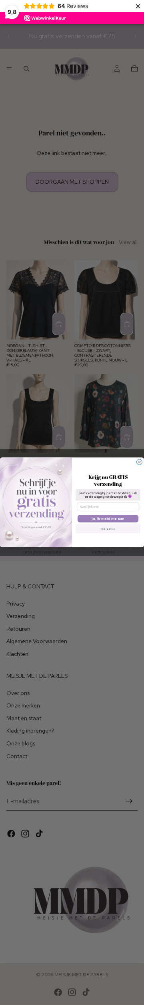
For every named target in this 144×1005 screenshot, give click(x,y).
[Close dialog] (139, 462)
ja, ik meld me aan (108, 518)
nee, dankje (108, 528)
